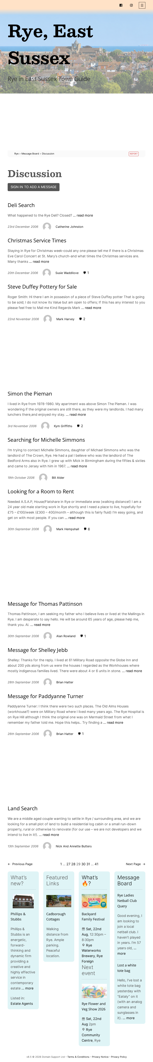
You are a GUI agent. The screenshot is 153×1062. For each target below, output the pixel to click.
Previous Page (20, 864)
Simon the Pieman (30, 393)
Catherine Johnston (69, 227)
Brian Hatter (64, 682)
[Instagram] (131, 5)
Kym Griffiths (63, 426)
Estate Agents (22, 1004)
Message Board (128, 880)
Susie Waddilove (67, 273)
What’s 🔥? (90, 880)
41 (96, 864)
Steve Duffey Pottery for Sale (42, 286)
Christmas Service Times (37, 240)
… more (27, 988)
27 (68, 864)
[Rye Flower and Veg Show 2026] (94, 991)
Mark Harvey (65, 319)
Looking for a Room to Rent (41, 491)
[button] (142, 5)
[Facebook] (121, 5)
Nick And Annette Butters (74, 846)
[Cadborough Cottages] (58, 901)
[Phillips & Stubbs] (23, 901)
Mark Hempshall (67, 529)
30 (83, 864)
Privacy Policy (119, 1056)
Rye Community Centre (91, 1035)
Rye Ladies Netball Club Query (127, 900)
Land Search (23, 808)
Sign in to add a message (34, 187)
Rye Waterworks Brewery (91, 950)
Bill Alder (58, 477)
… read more (83, 215)
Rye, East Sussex (50, 43)
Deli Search (21, 205)
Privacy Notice (100, 1056)
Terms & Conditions (78, 1056)
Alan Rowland (66, 636)
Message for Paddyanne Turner (45, 696)
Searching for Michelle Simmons (46, 440)
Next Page (135, 864)
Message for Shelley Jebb (38, 650)
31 (88, 864)
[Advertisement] (76, 124)
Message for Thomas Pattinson (45, 604)
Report (134, 154)
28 (73, 864)
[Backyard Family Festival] (94, 901)
